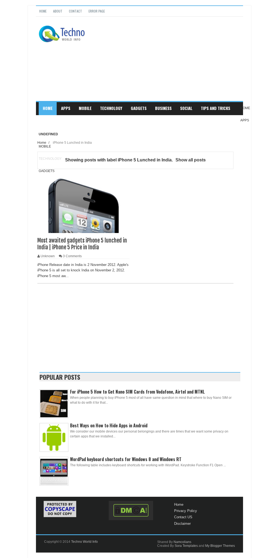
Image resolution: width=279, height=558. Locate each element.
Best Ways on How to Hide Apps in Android (108, 425)
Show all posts (190, 160)
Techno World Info (84, 542)
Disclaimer (182, 524)
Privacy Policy (185, 511)
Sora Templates (186, 546)
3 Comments (72, 256)
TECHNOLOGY (111, 108)
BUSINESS (163, 108)
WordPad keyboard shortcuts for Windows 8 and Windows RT (125, 459)
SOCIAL (186, 108)
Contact (75, 11)
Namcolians (182, 542)
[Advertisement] (167, 63)
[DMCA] (131, 510)
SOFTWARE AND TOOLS (62, 121)
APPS (65, 108)
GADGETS (139, 108)
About (57, 11)
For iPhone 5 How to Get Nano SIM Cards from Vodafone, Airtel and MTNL (137, 391)
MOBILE (85, 108)
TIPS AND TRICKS (215, 108)
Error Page (97, 11)
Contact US (183, 517)
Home (43, 11)
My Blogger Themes (220, 546)
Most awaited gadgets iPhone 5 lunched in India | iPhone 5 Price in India (82, 244)
